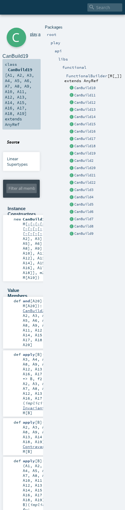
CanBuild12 (85, 102)
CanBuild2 (83, 160)
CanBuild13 (85, 109)
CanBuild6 (83, 212)
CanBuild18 (85, 146)
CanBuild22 (85, 182)
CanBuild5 (83, 204)
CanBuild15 (85, 124)
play (33, 34)
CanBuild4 (83, 197)
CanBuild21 (85, 175)
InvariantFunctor (42, 407)
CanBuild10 (85, 88)
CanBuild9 (83, 233)
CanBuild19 (85, 153)
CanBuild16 (85, 131)
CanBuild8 (83, 226)
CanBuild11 (85, 95)
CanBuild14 (85, 117)
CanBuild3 (83, 190)
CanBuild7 (83, 219)
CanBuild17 (85, 139)
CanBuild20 (85, 168)
